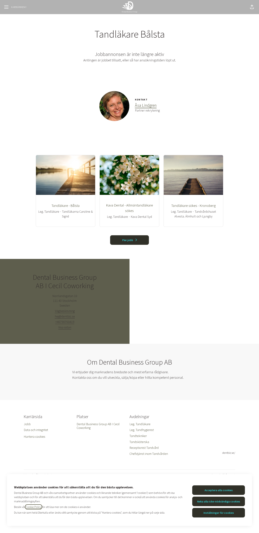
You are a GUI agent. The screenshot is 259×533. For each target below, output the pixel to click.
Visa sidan (64, 327)
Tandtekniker (138, 436)
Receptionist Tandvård (144, 448)
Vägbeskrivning (65, 311)
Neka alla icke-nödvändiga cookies (218, 501)
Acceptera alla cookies (219, 490)
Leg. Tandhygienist (142, 430)
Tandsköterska (139, 442)
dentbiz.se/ (228, 452)
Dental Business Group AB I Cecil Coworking (98, 426)
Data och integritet (36, 430)
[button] (252, 7)
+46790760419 (64, 322)
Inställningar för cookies (219, 512)
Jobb (27, 424)
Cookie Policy (33, 507)
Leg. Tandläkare (140, 424)
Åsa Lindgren (146, 105)
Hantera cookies (34, 437)
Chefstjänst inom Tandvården (149, 454)
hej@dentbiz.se (65, 316)
